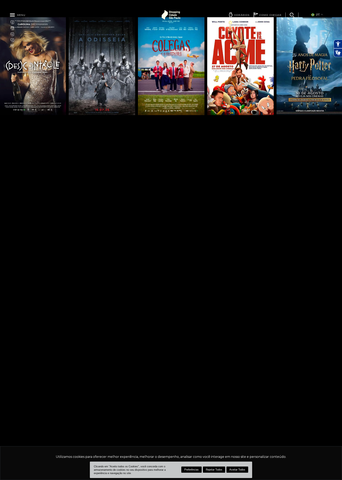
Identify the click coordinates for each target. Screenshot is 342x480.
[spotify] (12, 46)
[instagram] (12, 28)
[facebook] (12, 22)
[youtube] (12, 34)
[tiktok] (12, 40)
